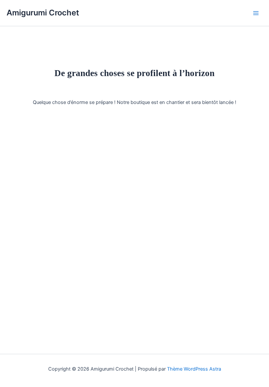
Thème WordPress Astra (194, 369)
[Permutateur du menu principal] (255, 12)
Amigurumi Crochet (43, 12)
